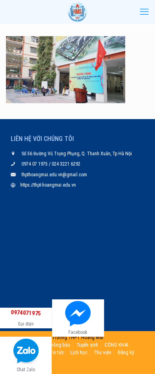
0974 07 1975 (35, 164)
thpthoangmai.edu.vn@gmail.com (54, 174)
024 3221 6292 (65, 164)
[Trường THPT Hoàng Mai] (77, 12)
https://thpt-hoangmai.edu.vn (48, 185)
